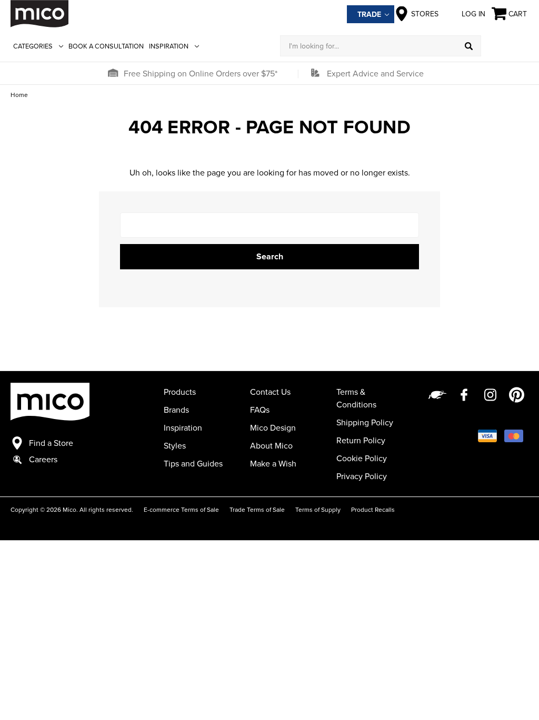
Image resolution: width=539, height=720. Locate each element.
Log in (473, 13)
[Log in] (504, 46)
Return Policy (360, 440)
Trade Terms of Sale (257, 509)
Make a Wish (273, 463)
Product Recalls (373, 509)
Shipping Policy (364, 422)
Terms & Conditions (356, 398)
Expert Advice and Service (375, 73)
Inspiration (168, 46)
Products (180, 391)
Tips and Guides (193, 463)
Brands (176, 409)
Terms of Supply (318, 509)
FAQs (260, 409)
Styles (175, 445)
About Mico (271, 445)
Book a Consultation (106, 46)
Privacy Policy (361, 476)
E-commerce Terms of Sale (181, 509)
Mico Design (273, 427)
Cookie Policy (361, 458)
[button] (112, 73)
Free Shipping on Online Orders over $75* (200, 73)
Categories (33, 46)
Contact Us (270, 391)
